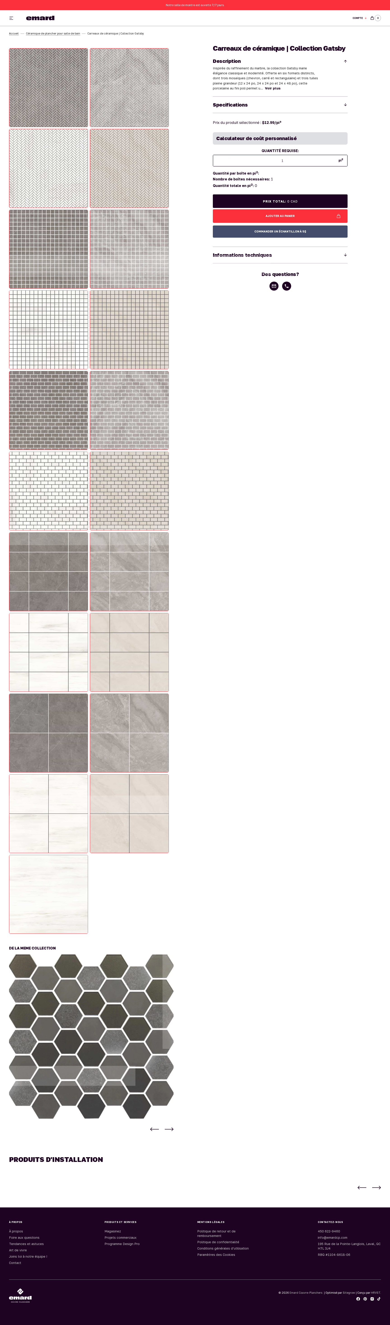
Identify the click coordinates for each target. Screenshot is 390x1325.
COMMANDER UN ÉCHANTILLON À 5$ (280, 231)
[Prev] (154, 1129)
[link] (91, 1036)
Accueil (14, 33)
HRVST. (376, 1292)
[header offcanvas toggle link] (13, 18)
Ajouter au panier (280, 216)
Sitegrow (349, 1292)
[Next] (169, 1129)
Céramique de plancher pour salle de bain (53, 33)
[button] (360, 18)
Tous (247, 18)
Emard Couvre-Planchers (306, 1292)
